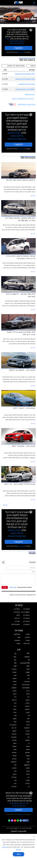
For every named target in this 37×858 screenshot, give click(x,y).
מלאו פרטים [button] (21, 814)
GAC (15, 657)
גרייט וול (14, 700)
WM (15, 666)
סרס (28, 759)
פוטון (28, 762)
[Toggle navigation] (34, 2)
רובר (15, 783)
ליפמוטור (27, 728)
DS (15, 654)
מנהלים (27, 637)
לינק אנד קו (13, 725)
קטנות (28, 634)
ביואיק (14, 691)
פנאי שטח (27, 643)
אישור (18, 854)
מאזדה (27, 734)
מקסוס (27, 740)
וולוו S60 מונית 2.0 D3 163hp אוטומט (25, 89)
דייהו (15, 706)
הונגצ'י (28, 712)
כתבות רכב (26, 615)
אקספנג (14, 688)
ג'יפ (15, 697)
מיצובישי (13, 737)
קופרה (28, 780)
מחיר (5, 70)
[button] (25, 820)
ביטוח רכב (17, 609)
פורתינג (14, 768)
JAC (15, 660)
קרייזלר (27, 783)
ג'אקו (14, 694)
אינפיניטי (27, 681)
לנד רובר (13, 728)
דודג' (15, 703)
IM (29, 660)
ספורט (28, 640)
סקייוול (14, 756)
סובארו (14, 746)
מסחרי (18, 643)
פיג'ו (15, 771)
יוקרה (18, 637)
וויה (29, 715)
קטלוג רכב (26, 609)
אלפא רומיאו (26, 685)
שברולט (14, 786)
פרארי (28, 774)
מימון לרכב (16, 612)
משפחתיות (17, 634)
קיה (15, 780)
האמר (14, 709)
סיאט (14, 749)
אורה (15, 675)
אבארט (14, 669)
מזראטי (14, 734)
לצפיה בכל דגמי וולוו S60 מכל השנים (23, 98)
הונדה (14, 712)
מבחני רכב (26, 618)
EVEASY (27, 657)
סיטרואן (27, 752)
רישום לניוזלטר (15, 624)
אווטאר (27, 672)
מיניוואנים (17, 640)
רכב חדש (17, 618)
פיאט (28, 771)
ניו (29, 743)
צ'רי (28, 777)
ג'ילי (28, 697)
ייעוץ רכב (17, 621)
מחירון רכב (26, 624)
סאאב (28, 746)
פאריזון (14, 759)
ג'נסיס (28, 700)
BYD (28, 653)
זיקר (28, 719)
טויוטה (14, 719)
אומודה (14, 672)
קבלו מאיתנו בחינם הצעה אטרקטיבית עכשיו (15, 41)
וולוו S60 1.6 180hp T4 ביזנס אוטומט (25, 79)
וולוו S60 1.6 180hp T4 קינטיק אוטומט (25, 74)
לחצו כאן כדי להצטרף (18, 831)
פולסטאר (13, 762)
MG (15, 663)
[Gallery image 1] (3, 20)
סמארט (14, 752)
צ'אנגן (14, 774)
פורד (15, 765)
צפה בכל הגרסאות (30, 94)
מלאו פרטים (21, 52)
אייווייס (14, 678)
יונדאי (28, 725)
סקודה (28, 756)
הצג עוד (5, 505)
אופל (28, 675)
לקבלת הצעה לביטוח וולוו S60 (26, 104)
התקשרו (18, 48)
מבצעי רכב (26, 621)
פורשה (28, 768)
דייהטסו (27, 709)
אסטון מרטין (26, 688)
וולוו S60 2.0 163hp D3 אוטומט (26, 84)
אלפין (14, 685)
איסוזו (14, 681)
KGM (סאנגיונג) (25, 663)
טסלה (28, 722)
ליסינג (18, 615)
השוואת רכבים (25, 612)
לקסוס (14, 731)
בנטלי (28, 694)
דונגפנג (27, 706)
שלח (4, 587)
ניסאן (14, 743)
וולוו (15, 715)
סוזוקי (28, 749)
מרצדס (14, 740)
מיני (28, 737)
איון (29, 678)
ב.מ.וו (28, 691)
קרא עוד (33, 196)
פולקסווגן (27, 765)
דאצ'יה (28, 703)
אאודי (28, 669)
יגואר (15, 722)
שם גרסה (32, 70)
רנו (29, 786)
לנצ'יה (28, 731)
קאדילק (14, 777)
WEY (28, 666)
